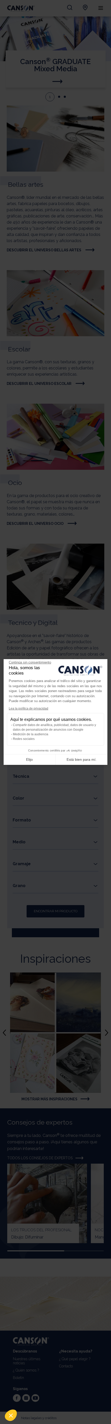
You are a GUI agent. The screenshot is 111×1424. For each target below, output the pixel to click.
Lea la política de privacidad (28, 708)
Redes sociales (24, 739)
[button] (11, 1415)
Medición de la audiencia (30, 734)
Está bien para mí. (82, 759)
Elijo (29, 759)
